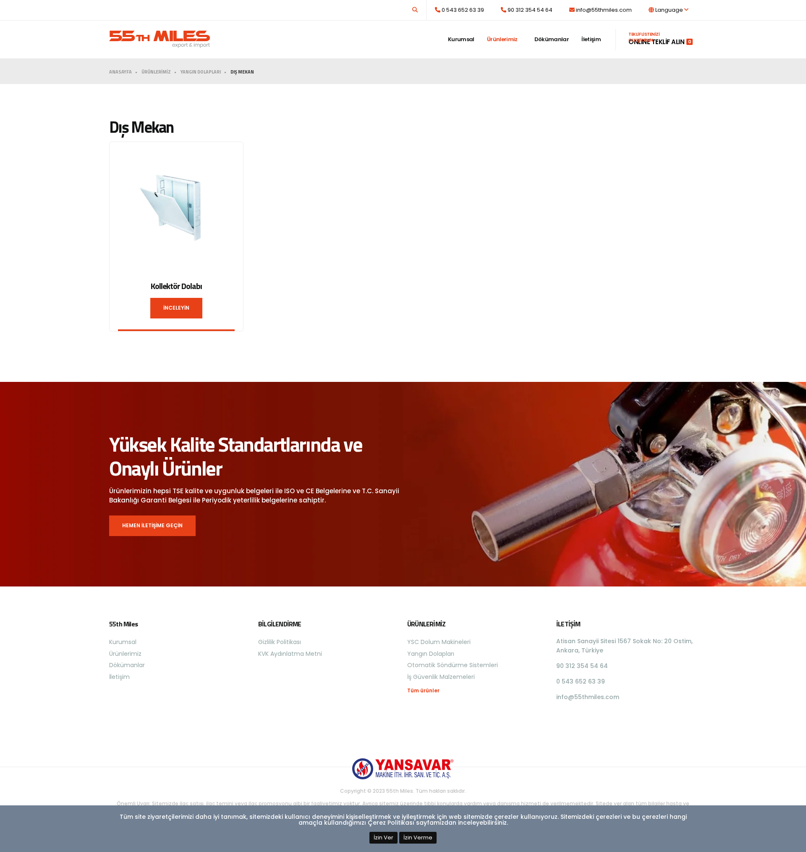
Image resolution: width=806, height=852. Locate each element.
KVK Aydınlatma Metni (290, 654)
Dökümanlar (551, 39)
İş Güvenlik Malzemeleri (441, 677)
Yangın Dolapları (430, 654)
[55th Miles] (159, 35)
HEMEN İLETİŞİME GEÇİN (152, 525)
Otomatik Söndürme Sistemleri (452, 665)
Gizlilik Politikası (279, 642)
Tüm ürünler (423, 690)
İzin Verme (417, 837)
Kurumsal (461, 39)
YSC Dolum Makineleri (439, 642)
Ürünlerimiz (502, 39)
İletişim (591, 39)
